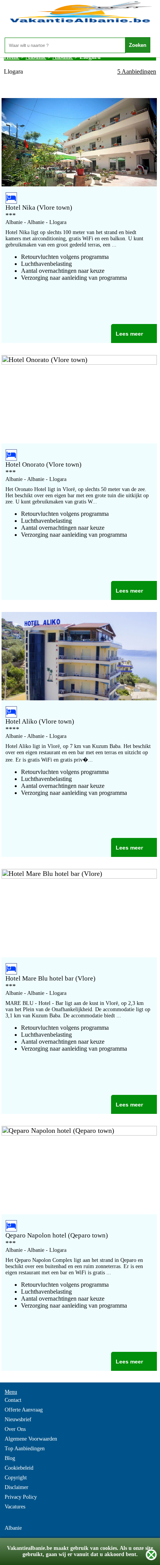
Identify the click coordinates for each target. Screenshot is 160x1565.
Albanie (13, 1528)
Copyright (16, 1478)
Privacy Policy (21, 1497)
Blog (10, 1458)
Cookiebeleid (19, 1468)
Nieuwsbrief (18, 1419)
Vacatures (15, 1507)
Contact (13, 1400)
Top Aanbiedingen (25, 1448)
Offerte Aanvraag (24, 1410)
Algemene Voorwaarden (31, 1439)
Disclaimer (16, 1487)
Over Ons (15, 1429)
